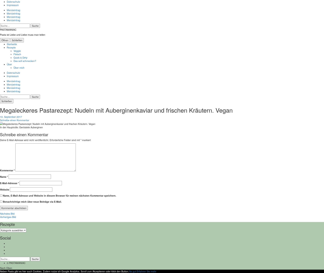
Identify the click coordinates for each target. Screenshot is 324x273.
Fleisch (17, 54)
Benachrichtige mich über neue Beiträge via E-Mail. (32, 201)
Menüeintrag (13, 10)
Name (4, 176)
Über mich (19, 67)
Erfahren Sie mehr (146, 271)
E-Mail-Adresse (9, 183)
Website (4, 189)
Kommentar (7, 170)
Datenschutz (13, 1)
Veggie (17, 51)
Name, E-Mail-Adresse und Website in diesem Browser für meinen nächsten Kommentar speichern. (59, 195)
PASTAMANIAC (8, 29)
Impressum (13, 5)
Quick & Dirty (20, 57)
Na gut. (133, 271)
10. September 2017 (11, 116)
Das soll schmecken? (25, 61)
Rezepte (11, 47)
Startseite (12, 44)
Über (9, 64)
